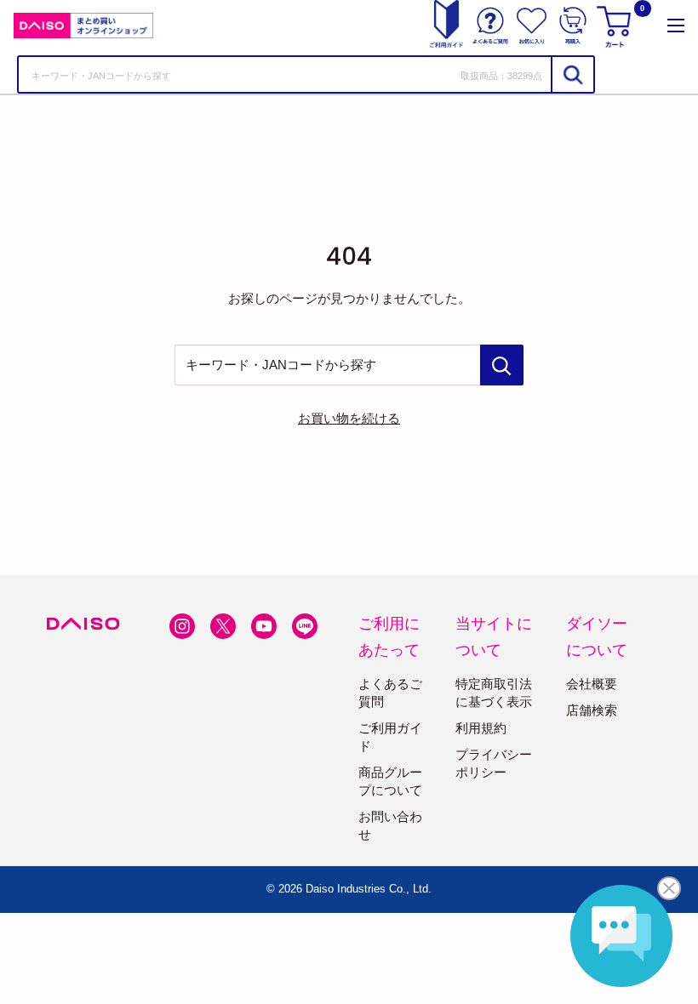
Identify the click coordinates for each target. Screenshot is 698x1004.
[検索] (572, 74)
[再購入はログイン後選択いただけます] (572, 25)
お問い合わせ (390, 825)
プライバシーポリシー (493, 763)
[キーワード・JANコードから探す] (502, 365)
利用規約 (480, 728)
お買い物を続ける (349, 418)
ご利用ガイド (390, 737)
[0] (616, 25)
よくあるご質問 (390, 692)
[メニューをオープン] (675, 25)
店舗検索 (591, 710)
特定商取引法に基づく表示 (493, 692)
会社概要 (591, 683)
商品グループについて (390, 781)
